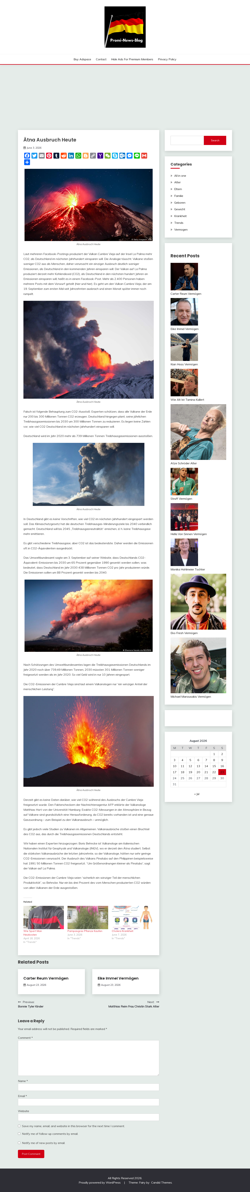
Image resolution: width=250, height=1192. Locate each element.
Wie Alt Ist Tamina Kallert (187, 399)
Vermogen (181, 229)
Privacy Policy (167, 59)
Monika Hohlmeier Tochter (188, 569)
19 (190, 772)
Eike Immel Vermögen (118, 978)
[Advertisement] (125, 92)
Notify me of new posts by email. (43, 1143)
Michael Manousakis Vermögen (191, 696)
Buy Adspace (82, 59)
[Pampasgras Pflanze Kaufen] (88, 917)
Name (23, 1081)
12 (190, 766)
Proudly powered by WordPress (100, 1182)
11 (182, 766)
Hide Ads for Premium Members (132, 59)
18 (182, 772)
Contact (101, 59)
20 (198, 772)
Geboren (179, 202)
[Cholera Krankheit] (132, 917)
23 (222, 772)
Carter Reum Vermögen (45, 978)
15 (214, 766)
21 (206, 772)
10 (174, 766)
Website (23, 1111)
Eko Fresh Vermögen (184, 633)
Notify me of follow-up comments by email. (50, 1134)
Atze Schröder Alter (184, 463)
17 (174, 772)
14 (206, 766)
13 (198, 766)
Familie (178, 196)
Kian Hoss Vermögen (184, 364)
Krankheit (180, 216)
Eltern (178, 189)
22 (214, 772)
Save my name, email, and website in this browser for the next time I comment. (73, 1126)
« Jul (196, 794)
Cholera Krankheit (122, 931)
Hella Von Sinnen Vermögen (189, 534)
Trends (178, 223)
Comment (25, 1037)
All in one (180, 175)
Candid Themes (161, 1182)
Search (215, 140)
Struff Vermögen (181, 498)
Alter (177, 182)
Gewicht (179, 209)
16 (222, 766)
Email (22, 1096)
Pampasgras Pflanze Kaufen (85, 931)
